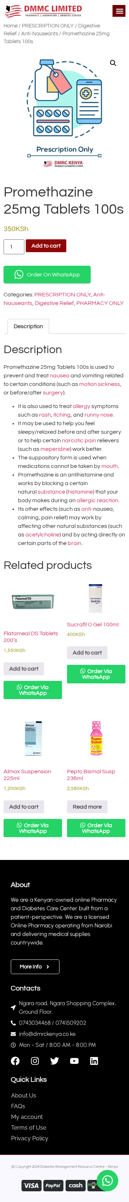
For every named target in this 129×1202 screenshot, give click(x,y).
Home (11, 26)
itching (62, 415)
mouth (109, 466)
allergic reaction (97, 500)
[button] (119, 11)
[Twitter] (54, 1060)
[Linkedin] (94, 1060)
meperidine (55, 449)
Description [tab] (28, 326)
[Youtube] (74, 1060)
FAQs (18, 1106)
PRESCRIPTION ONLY (48, 26)
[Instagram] (34, 1060)
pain (90, 440)
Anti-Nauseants (39, 33)
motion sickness (99, 384)
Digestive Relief (54, 303)
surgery (53, 393)
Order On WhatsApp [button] (53, 274)
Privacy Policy (29, 1138)
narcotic (72, 440)
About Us (23, 1095)
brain (74, 543)
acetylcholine (42, 535)
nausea (60, 375)
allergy (81, 406)
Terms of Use (28, 1127)
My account (27, 1117)
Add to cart (46, 246)
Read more (87, 807)
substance (51, 492)
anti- (87, 509)
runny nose (99, 415)
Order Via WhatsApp (34, 690)
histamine (80, 492)
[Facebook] (15, 1060)
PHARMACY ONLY (100, 303)
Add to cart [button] (23, 669)
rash (45, 415)
